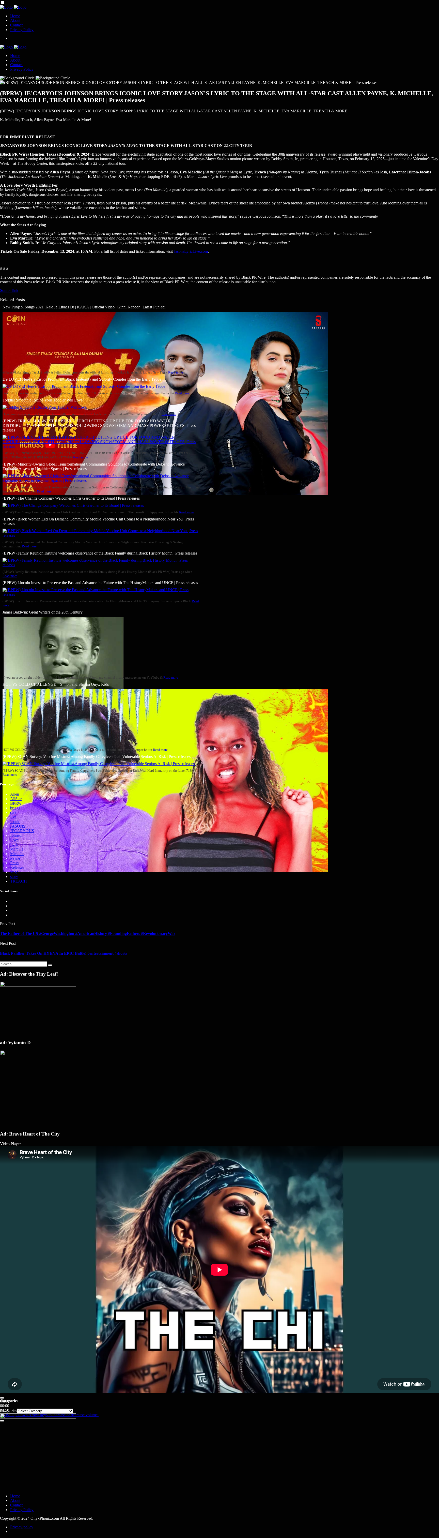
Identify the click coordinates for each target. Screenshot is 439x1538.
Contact (16, 25)
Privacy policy (21, 1527)
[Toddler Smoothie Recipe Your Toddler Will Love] (45, 407)
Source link (9, 290)
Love (14, 840)
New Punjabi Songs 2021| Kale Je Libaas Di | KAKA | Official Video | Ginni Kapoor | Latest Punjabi (84, 307)
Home (15, 16)
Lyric (14, 844)
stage (14, 872)
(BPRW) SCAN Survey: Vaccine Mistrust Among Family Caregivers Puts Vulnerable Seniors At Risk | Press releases (97, 756)
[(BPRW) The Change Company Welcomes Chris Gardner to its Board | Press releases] (73, 505)
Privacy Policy (22, 29)
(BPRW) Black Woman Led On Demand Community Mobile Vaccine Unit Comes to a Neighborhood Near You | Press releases (98, 521)
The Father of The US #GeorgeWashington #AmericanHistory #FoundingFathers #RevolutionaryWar (87, 933)
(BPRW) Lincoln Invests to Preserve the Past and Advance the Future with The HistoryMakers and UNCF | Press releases (100, 582)
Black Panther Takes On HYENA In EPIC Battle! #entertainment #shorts (63, 953)
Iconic (15, 821)
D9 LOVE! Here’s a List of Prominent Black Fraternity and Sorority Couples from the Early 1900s (82, 379)
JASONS (17, 826)
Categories (8, 1411)
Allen (14, 794)
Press (14, 863)
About (15, 20)
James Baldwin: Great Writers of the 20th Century (43, 612)
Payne (15, 858)
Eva (13, 817)
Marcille (16, 849)
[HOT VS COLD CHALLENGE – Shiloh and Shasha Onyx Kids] (165, 871)
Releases (17, 867)
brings (15, 808)
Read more (175, 372)
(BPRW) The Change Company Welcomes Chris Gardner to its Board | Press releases (71, 498)
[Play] (2, 1398)
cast (13, 812)
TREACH (18, 881)
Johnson (16, 835)
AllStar (16, 799)
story (14, 876)
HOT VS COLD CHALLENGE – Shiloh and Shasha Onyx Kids (56, 684)
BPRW (16, 803)
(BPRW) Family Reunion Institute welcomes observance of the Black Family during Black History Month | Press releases (100, 553)
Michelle (17, 854)
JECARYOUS (22, 831)
